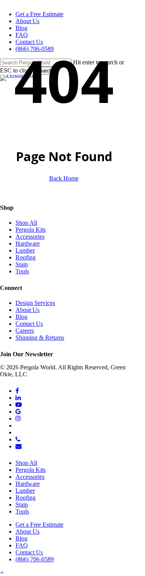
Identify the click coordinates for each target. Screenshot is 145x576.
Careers (24, 330)
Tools (22, 271)
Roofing (25, 257)
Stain (21, 264)
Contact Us (29, 323)
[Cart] (144, 44)
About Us (27, 310)
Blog (21, 316)
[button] (2, 572)
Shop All (26, 222)
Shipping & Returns (39, 337)
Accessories (29, 236)
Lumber (25, 250)
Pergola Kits (30, 229)
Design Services (35, 303)
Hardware (27, 243)
